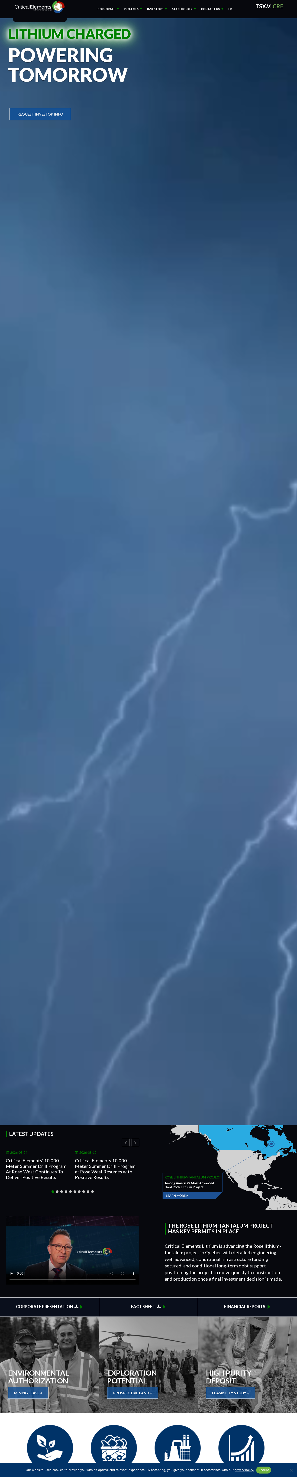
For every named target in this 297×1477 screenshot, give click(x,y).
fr (230, 9)
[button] (135, 1142)
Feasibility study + (230, 1393)
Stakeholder (182, 9)
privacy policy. (244, 1470)
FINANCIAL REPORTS (245, 1306)
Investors (155, 9)
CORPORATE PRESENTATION (45, 1306)
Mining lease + (28, 1393)
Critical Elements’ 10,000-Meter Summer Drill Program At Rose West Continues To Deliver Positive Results (36, 1169)
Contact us (210, 9)
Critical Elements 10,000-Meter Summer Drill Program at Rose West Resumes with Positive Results (105, 1169)
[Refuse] (291, 1470)
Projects (131, 9)
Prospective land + (132, 1393)
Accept (263, 1470)
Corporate (106, 9)
